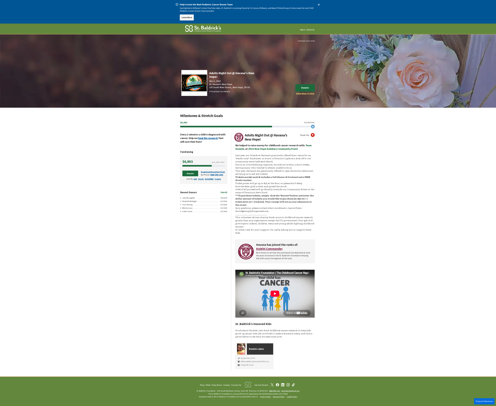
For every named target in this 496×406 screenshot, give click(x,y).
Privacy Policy (265, 397)
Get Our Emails (261, 385)
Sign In (302, 30)
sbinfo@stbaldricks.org (290, 391)
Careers (226, 385)
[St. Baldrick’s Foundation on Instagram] (288, 385)
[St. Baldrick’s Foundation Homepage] (203, 29)
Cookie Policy (292, 397)
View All (224, 192)
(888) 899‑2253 (274, 391)
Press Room (217, 385)
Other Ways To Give (305, 93)
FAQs (208, 385)
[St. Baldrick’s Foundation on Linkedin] (282, 385)
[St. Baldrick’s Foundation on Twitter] (272, 385)
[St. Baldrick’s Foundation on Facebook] (277, 385)
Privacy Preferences (484, 401)
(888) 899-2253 (216, 174)
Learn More (187, 17)
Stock (201, 179)
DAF (195, 179)
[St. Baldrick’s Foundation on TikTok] (293, 385)
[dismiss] (318, 4)
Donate (305, 87)
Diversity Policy (279, 397)
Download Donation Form (213, 172)
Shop (202, 385)
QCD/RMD (209, 179)
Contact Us (310, 30)
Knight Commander (269, 249)
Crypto (218, 179)
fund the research (208, 138)
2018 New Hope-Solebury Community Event (273, 149)
